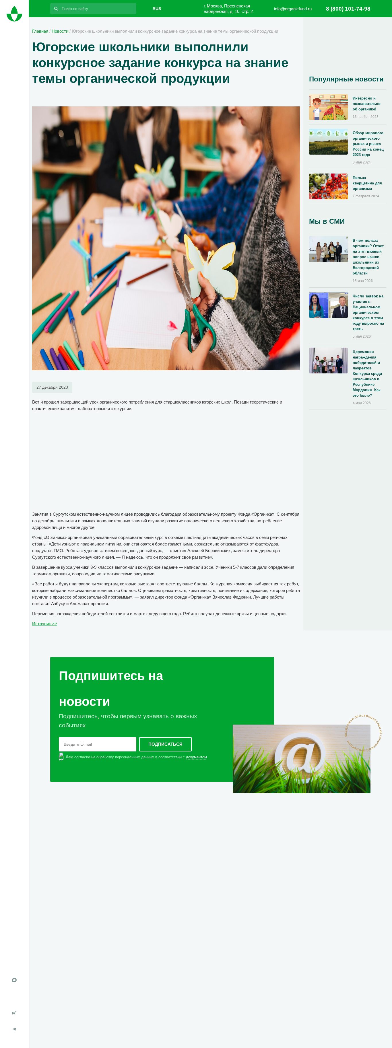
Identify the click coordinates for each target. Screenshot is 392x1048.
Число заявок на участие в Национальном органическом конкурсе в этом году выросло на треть (368, 312)
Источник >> (44, 623)
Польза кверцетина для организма (367, 183)
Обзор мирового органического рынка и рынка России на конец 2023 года (368, 144)
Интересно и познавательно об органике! (367, 103)
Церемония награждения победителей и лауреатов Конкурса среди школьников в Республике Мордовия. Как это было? (367, 374)
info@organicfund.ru (293, 8)
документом (196, 757)
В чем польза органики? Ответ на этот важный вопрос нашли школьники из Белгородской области (368, 256)
